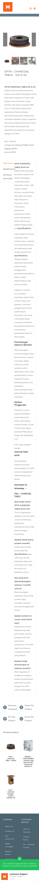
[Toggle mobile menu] (35, 8)
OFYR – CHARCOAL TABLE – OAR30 (10, 759)
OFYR (14, 149)
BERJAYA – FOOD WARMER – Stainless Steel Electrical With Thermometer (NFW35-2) (28, 761)
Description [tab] (7, 163)
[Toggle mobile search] (31, 8)
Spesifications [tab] (7, 169)
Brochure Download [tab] (7, 176)
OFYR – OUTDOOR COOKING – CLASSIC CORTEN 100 (10, 794)
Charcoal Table (21, 145)
